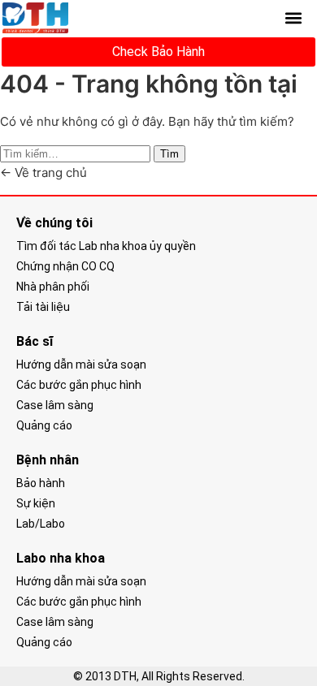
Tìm (169, 154)
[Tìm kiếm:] (77, 153)
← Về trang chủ (43, 172)
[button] (293, 18)
